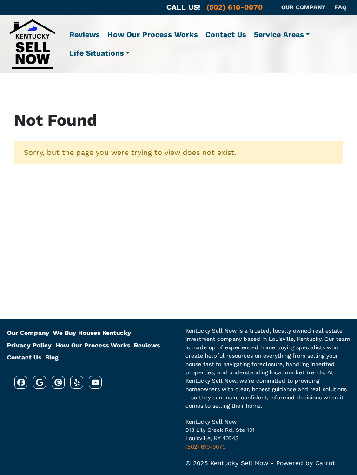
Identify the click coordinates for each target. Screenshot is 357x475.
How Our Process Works (152, 34)
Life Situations (96, 53)
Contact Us (225, 34)
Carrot (325, 463)
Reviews (84, 34)
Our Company (28, 332)
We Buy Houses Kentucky (92, 332)
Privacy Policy (29, 345)
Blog (52, 357)
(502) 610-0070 (205, 446)
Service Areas (279, 34)
